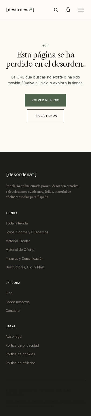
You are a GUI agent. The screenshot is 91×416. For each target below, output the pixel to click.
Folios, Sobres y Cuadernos (27, 232)
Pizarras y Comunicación (24, 258)
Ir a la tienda (45, 115)
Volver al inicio (45, 100)
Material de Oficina (20, 250)
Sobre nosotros (18, 302)
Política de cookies (20, 354)
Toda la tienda (17, 223)
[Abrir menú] (80, 10)
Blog (9, 293)
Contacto (13, 311)
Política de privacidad (22, 345)
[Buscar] (56, 10)
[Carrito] (68, 10)
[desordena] (20, 9)
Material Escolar (18, 241)
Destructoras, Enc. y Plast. (25, 267)
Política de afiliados (20, 363)
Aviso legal (14, 336)
